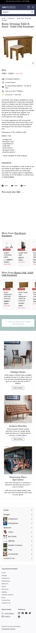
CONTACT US (6, 603)
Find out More (18, 388)
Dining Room (6, 581)
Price (4, 70)
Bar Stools (5, 589)
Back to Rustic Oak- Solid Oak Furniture (19, 323)
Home (3, 18)
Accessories (6, 600)
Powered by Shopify (8, 629)
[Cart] (28, 7)
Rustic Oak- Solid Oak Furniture (17, 273)
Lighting (4, 592)
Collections (11, 18)
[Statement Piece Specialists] (18, 460)
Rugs (3, 597)
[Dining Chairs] (18, 355)
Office (4, 586)
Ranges (4, 575)
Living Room (6, 578)
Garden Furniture (7, 595)
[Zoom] (33, 63)
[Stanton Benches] (18, 409)
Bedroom (5, 584)
